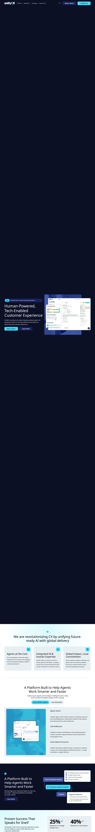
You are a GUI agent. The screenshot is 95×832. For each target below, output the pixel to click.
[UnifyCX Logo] (9, 3)
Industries (26, 3)
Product (19, 3)
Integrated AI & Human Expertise (46, 655)
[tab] (40, 702)
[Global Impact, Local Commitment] (87, 649)
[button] (69, 3)
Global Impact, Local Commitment (77, 655)
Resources (42, 3)
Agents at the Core (17, 653)
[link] (31, 3)
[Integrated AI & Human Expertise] (58, 649)
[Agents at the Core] (28, 649)
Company (34, 3)
